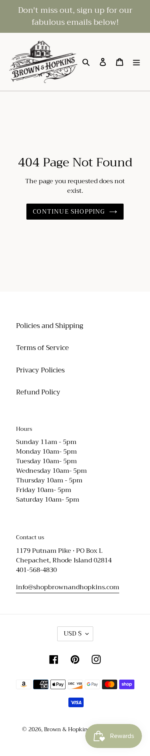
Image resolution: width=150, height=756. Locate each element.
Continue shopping (69, 211)
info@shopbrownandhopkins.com (67, 587)
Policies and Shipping (49, 326)
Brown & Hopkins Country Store (86, 729)
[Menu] (136, 62)
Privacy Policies (40, 370)
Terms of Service (42, 348)
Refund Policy (38, 392)
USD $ (73, 633)
